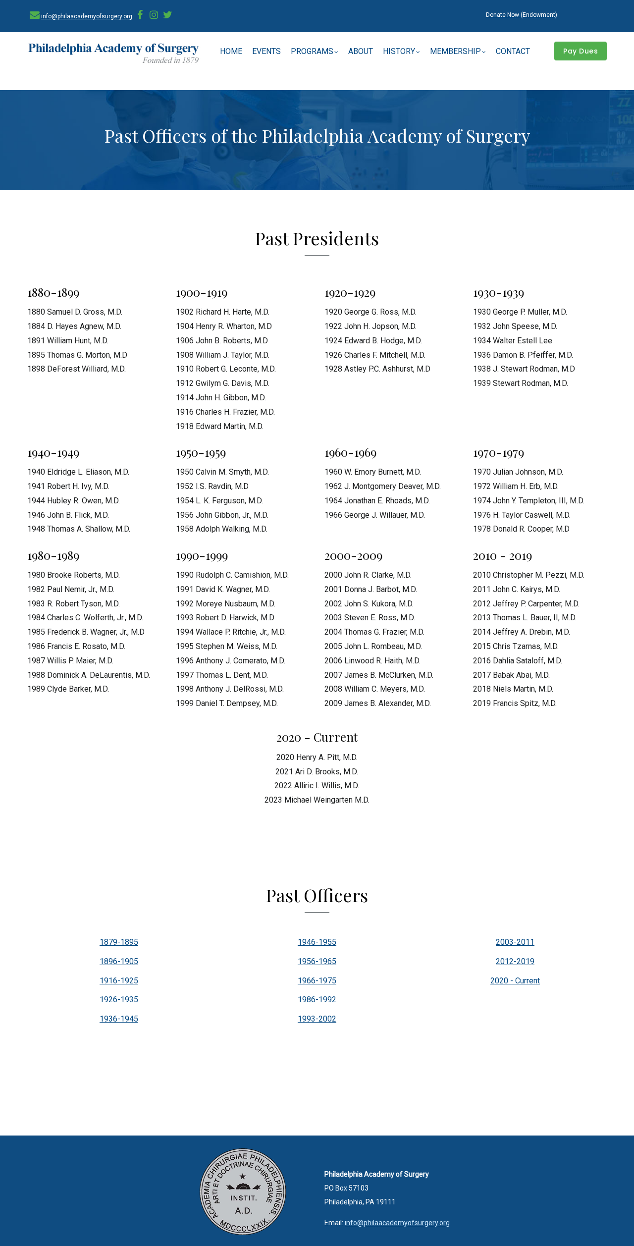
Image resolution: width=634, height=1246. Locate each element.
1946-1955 (317, 942)
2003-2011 (515, 942)
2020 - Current (515, 980)
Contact (513, 51)
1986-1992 (317, 999)
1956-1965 (317, 961)
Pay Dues (580, 51)
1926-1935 (119, 999)
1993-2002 (317, 1019)
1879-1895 (119, 942)
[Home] (114, 54)
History (399, 51)
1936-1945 (119, 1019)
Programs (312, 51)
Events (266, 51)
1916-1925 (119, 980)
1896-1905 (119, 961)
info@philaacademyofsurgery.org (86, 16)
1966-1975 (317, 980)
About (360, 51)
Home (231, 51)
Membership (455, 51)
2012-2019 (515, 961)
